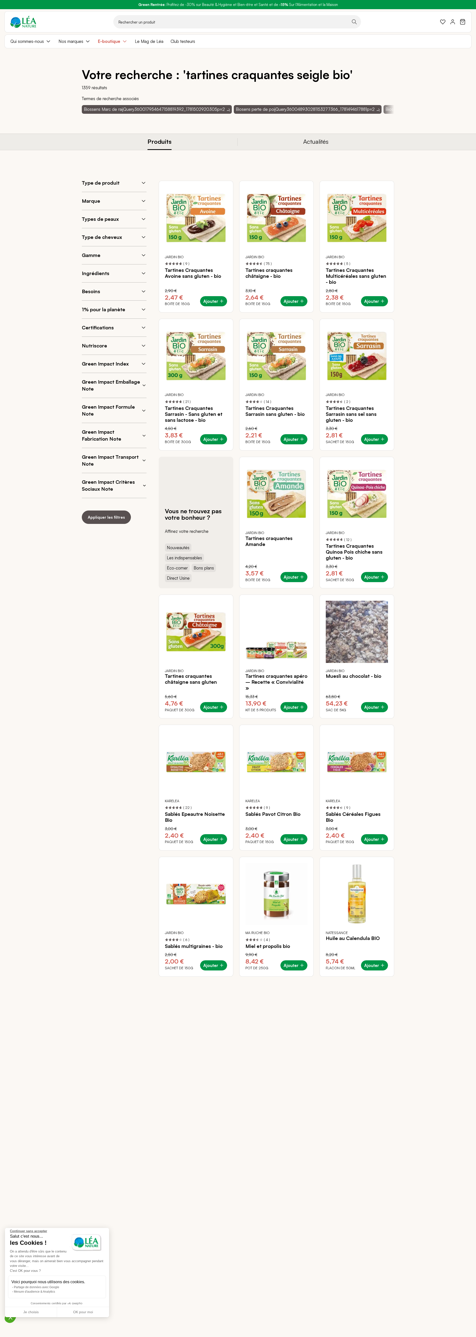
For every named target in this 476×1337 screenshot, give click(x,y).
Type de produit (100, 183)
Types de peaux (100, 219)
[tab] (160, 142)
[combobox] (237, 21)
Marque (91, 201)
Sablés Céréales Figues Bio (353, 817)
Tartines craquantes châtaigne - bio (269, 273)
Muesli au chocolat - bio (353, 676)
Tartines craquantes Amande (269, 541)
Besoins (91, 291)
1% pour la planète (103, 309)
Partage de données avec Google (36, 1287)
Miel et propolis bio (267, 946)
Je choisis (31, 1312)
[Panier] (463, 22)
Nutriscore (94, 345)
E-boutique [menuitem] (109, 41)
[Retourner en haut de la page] (379, 980)
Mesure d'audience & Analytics (34, 1291)
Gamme (91, 255)
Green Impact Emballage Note (111, 385)
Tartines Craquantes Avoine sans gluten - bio (193, 273)
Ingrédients (95, 273)
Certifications (98, 327)
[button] (10, 1317)
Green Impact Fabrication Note (101, 435)
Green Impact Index (105, 364)
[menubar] (238, 41)
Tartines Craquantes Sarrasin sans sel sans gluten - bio (351, 414)
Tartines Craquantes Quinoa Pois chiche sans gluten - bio (354, 552)
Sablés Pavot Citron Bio (272, 814)
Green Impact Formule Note (108, 410)
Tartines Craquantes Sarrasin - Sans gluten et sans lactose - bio (193, 414)
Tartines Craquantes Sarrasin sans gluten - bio (275, 411)
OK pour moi (83, 1312)
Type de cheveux (102, 237)
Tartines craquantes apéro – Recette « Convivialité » (276, 682)
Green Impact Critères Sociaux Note (108, 485)
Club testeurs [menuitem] (183, 41)
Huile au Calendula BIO (353, 938)
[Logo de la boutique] (23, 22)
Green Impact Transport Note (110, 460)
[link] (443, 22)
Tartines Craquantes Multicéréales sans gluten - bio (356, 276)
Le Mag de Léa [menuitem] (149, 41)
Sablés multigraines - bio (194, 946)
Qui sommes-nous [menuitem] (27, 41)
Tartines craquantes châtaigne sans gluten (191, 679)
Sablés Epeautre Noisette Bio (195, 817)
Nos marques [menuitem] (71, 41)
